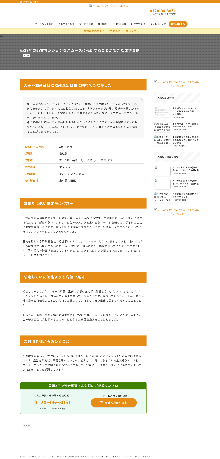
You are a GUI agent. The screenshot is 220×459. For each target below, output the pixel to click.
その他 (26, 55)
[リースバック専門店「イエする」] (110, 11)
